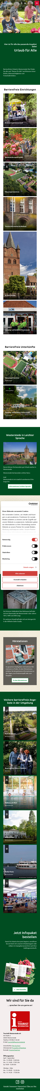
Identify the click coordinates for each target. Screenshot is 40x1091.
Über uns (30, 1086)
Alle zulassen (20, 573)
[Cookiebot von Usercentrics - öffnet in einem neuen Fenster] (29, 504)
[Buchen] (37, 3)
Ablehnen (20, 585)
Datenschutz (22, 1086)
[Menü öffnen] (32, 3)
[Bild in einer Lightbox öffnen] (20, 597)
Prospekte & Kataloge (19, 1048)
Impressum (13, 1086)
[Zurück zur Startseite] (7, 3)
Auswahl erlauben (20, 579)
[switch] (35, 546)
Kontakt (6, 1086)
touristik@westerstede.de (16, 1042)
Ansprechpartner (14, 1050)
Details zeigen (28, 567)
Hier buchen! (16, 1046)
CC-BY (35, 877)
